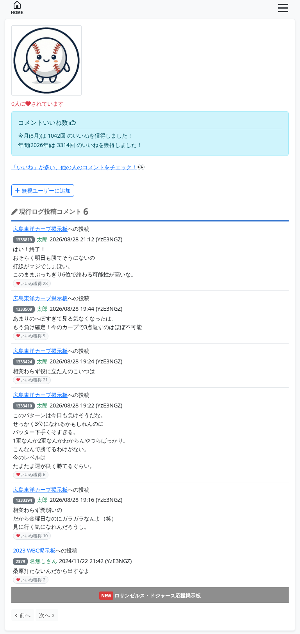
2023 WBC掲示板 (34, 550)
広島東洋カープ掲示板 (40, 228)
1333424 (24, 362)
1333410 (24, 406)
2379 (20, 561)
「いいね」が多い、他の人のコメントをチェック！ (74, 167)
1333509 (24, 309)
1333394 (24, 500)
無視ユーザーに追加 (45, 190)
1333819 (24, 240)
